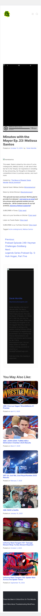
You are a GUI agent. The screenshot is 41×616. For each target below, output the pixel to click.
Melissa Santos (28, 229)
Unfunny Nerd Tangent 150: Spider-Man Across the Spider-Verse (19, 578)
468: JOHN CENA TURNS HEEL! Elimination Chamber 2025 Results (17, 442)
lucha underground (15, 229)
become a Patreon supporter (20, 206)
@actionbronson (26, 192)
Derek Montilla (31, 148)
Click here (22, 210)
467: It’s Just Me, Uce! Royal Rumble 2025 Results (20, 476)
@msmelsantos (29, 187)
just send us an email (27, 199)
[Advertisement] (20, 42)
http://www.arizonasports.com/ (18, 302)
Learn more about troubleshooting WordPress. (19, 604)
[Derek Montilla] (20, 281)
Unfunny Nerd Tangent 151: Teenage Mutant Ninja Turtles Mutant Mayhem (18, 544)
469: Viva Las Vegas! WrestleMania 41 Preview (18, 407)
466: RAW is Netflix (11, 510)
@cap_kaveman (14, 182)
